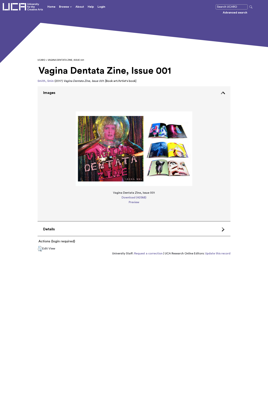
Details (49, 229)
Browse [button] (64, 6)
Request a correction (148, 253)
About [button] (79, 6)
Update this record (217, 253)
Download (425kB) (134, 197)
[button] (40, 248)
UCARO (41, 60)
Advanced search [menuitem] (235, 12)
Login (101, 6)
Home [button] (51, 6)
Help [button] (91, 6)
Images (49, 93)
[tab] (134, 153)
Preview (134, 202)
